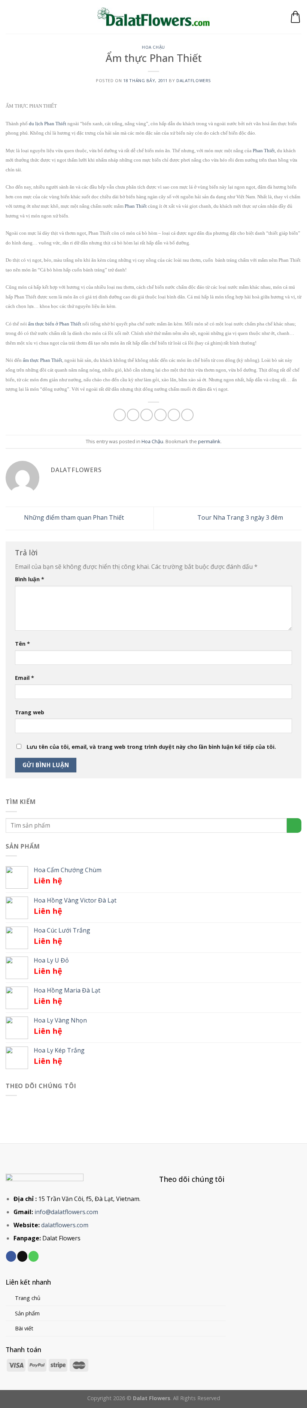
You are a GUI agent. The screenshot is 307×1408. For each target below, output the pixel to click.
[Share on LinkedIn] (187, 415)
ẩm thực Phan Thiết (42, 360)
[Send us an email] (22, 1256)
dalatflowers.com (64, 1225)
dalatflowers (193, 80)
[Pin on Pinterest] (174, 415)
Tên (22, 643)
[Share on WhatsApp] (119, 415)
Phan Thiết (264, 150)
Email (24, 677)
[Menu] (10, 16)
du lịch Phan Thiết (47, 123)
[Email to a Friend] (160, 415)
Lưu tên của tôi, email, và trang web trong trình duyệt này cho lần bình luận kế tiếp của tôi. (151, 746)
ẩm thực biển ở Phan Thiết (54, 324)
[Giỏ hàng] (295, 17)
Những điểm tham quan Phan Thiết (73, 518)
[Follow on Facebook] (11, 1256)
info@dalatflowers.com (66, 1212)
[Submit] (294, 825)
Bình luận (29, 579)
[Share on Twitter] (146, 415)
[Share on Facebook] (133, 415)
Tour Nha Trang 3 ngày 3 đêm (241, 518)
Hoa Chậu (153, 47)
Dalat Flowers (61, 1238)
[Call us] (33, 1256)
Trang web (29, 712)
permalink (209, 441)
